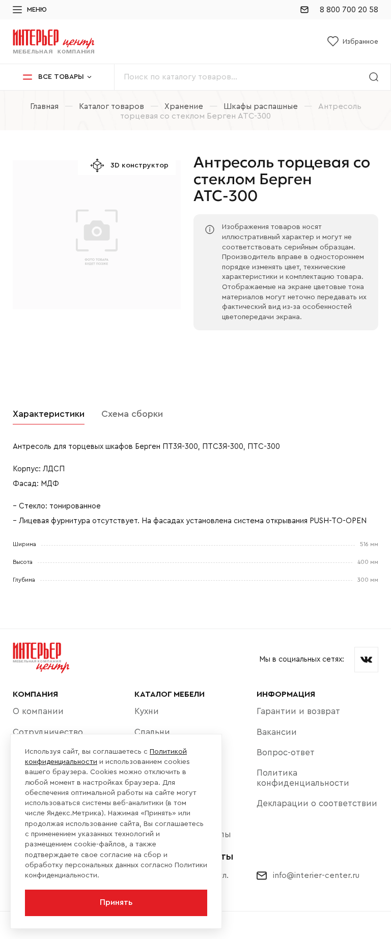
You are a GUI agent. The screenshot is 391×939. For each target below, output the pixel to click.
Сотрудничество (48, 732)
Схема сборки (132, 413)
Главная (44, 106)
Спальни (152, 732)
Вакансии (277, 732)
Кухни (146, 711)
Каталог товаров (111, 106)
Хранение (183, 106)
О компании (38, 711)
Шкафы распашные (261, 106)
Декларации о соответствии (317, 803)
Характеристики (49, 413)
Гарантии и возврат (298, 711)
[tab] (49, 414)
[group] (97, 241)
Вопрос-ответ (286, 752)
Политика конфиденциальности (303, 778)
